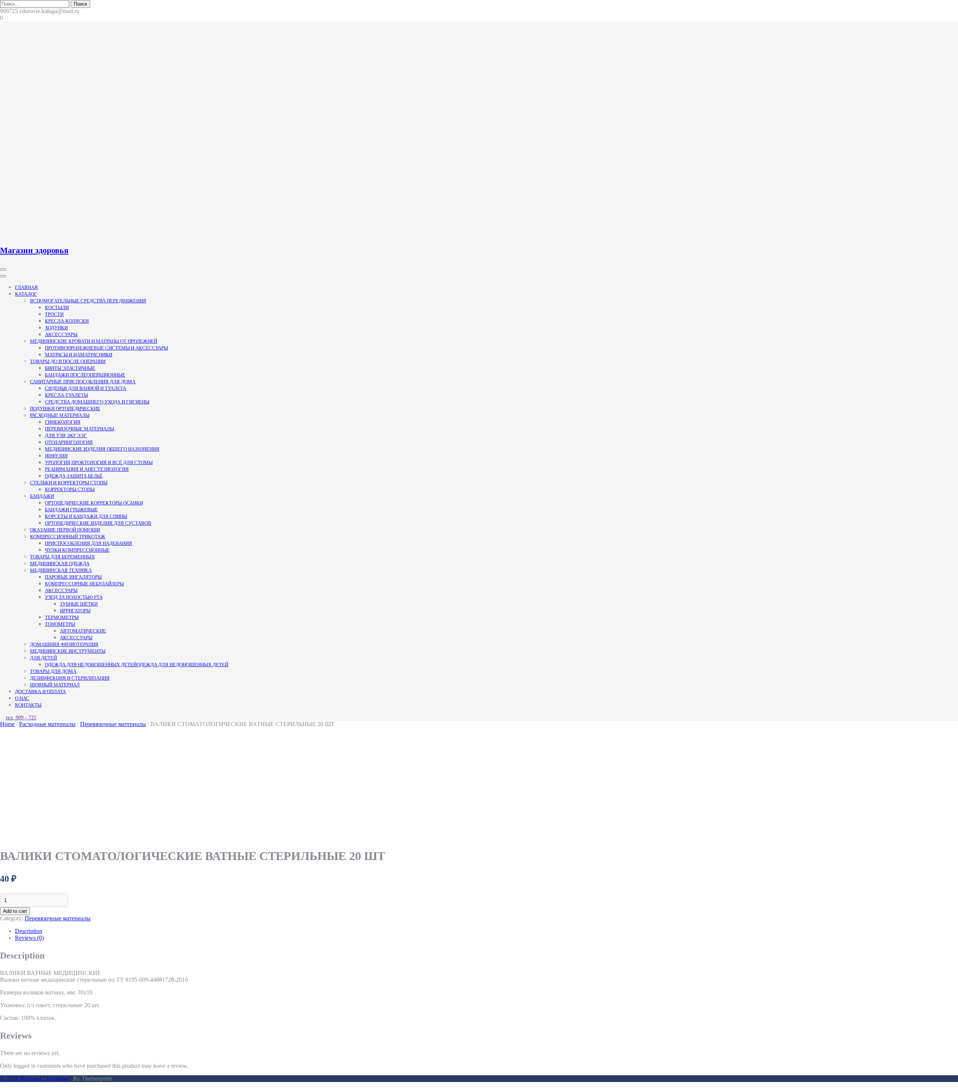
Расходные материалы (59, 415)
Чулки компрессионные (77, 550)
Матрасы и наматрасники (78, 354)
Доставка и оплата (40, 691)
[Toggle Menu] (3, 276)
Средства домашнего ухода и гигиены (97, 402)
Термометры (62, 617)
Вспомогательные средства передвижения (88, 301)
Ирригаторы (75, 610)
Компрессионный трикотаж (67, 536)
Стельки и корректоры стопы (68, 482)
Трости (54, 314)
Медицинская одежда (59, 563)
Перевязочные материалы (79, 429)
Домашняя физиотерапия (64, 644)
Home (7, 724)
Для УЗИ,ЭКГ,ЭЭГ (66, 435)
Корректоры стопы (70, 489)
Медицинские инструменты (68, 651)
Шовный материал (55, 685)
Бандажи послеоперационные (85, 375)
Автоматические (83, 631)
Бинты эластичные (70, 368)
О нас (22, 698)
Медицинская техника (61, 570)
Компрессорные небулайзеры (84, 583)
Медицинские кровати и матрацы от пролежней (93, 341)
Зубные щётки (79, 604)
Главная (26, 287)
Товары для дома (53, 671)
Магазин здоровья (34, 250)
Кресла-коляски (67, 321)
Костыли (57, 307)
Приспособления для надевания (88, 543)
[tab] (486, 931)
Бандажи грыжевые (71, 509)
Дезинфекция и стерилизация (70, 678)
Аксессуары (61, 334)
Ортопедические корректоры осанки (94, 503)
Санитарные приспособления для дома (82, 381)
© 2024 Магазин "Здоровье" (35, 1078)
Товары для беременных (62, 557)
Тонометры (60, 624)
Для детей (43, 658)
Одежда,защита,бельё (74, 476)
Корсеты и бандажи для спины (86, 516)
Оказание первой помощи (65, 530)
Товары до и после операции (68, 361)
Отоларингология (69, 442)
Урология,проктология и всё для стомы (99, 462)
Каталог (26, 294)
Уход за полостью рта (74, 597)
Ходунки (56, 327)
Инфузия (56, 455)
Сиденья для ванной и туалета (85, 388)
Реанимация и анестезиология (87, 469)
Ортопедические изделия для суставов (98, 523)
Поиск (80, 4)
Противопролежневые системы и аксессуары (106, 348)
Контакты (28, 705)
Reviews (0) (29, 938)
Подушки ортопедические (65, 408)
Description (28, 931)
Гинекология (62, 422)
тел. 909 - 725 (21, 717)
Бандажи (42, 496)
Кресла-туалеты (66, 395)
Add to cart (15, 911)
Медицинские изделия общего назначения (102, 449)
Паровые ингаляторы (73, 577)
